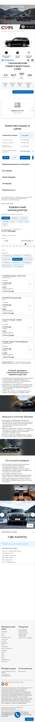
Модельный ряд (13, 31)
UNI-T (3, 654)
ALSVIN (3, 641)
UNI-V (3, 635)
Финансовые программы (22, 635)
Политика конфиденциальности (11, 710)
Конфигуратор (23, 632)
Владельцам (8, 669)
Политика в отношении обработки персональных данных (12, 708)
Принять (29, 719)
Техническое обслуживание (6, 675)
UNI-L (3, 644)
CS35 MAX (4, 639)
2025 (14, 157)
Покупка (23, 627)
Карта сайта (22, 671)
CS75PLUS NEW (6, 637)
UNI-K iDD (4, 661)
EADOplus (4, 643)
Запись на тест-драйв (25, 637)
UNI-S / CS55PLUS (6, 648)
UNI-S (3, 633)
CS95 (3, 652)
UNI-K (3, 657)
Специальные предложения (22, 630)
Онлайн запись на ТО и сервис (8, 672)
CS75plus (4, 650)
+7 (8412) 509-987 (7, 553)
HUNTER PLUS (5, 659)
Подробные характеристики (23, 92)
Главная (3, 31)
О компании (25, 669)
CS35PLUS (4, 646)
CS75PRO (4, 631)
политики (4, 716)
